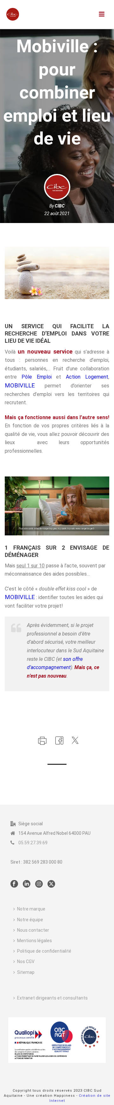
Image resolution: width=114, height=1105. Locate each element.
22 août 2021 (57, 213)
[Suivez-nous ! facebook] (14, 884)
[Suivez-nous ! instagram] (39, 884)
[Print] (41, 740)
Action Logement (87, 377)
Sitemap (26, 972)
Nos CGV (26, 961)
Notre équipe (30, 919)
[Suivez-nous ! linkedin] (26, 884)
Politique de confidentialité (44, 951)
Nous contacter (33, 930)
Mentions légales (34, 940)
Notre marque (31, 908)
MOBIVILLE (20, 385)
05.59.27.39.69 (33, 842)
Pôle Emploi (37, 377)
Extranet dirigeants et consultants (52, 997)
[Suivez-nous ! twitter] (51, 884)
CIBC (60, 205)
